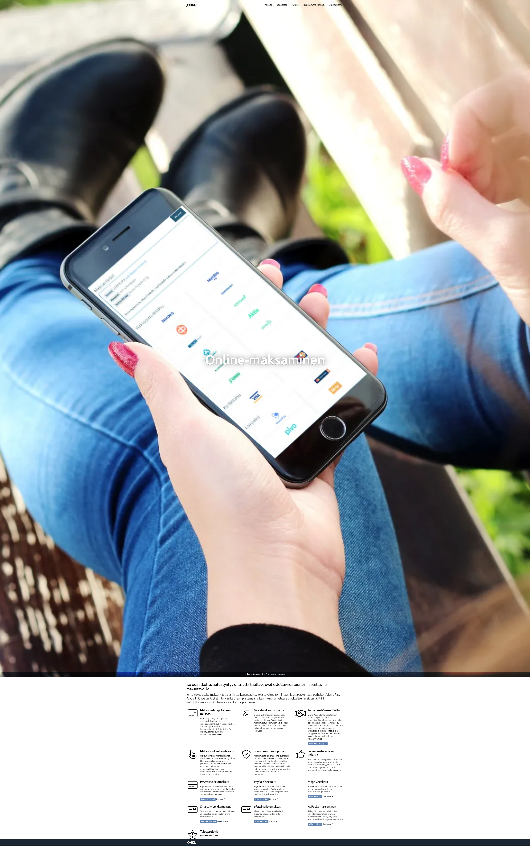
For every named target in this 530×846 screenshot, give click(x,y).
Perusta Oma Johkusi (313, 5)
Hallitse (295, 5)
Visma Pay (320, 744)
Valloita (268, 5)
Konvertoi (281, 5)
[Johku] (191, 5)
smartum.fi (221, 822)
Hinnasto (220, 799)
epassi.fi (272, 822)
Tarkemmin (327, 797)
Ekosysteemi (335, 5)
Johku (247, 674)
